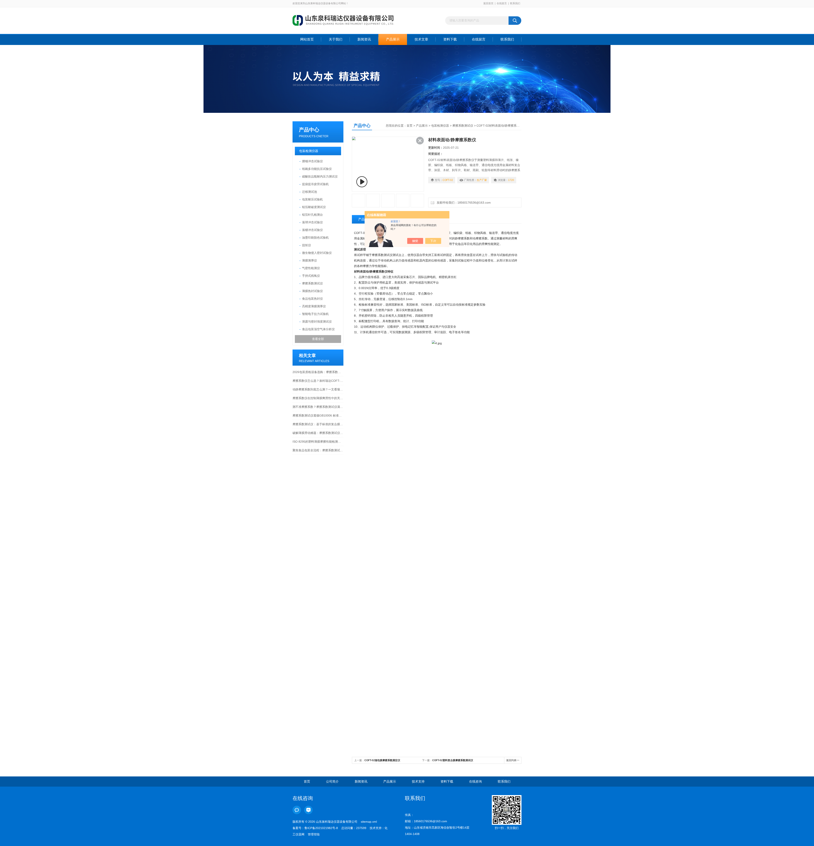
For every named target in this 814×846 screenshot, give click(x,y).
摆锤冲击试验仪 (312, 161)
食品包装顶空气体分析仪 (318, 329)
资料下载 (450, 39)
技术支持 (418, 781)
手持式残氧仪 (311, 275)
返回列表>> (512, 760)
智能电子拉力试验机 (315, 314)
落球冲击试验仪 (312, 222)
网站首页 (307, 39)
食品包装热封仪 (312, 298)
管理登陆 (314, 834)
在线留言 (502, 3)
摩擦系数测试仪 (312, 283)
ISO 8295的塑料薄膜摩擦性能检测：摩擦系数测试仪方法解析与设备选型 (318, 441)
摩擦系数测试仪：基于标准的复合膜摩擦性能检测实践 (318, 424)
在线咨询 (475, 781)
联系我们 (515, 3)
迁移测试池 (309, 191)
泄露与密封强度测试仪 (317, 321)
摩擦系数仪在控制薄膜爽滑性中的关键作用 (318, 398)
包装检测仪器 (308, 151)
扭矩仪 (306, 245)
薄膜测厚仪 (309, 260)
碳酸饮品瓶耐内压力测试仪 (320, 176)
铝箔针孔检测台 (312, 214)
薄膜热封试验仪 (312, 291)
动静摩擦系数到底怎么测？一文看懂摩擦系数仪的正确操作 (318, 389)
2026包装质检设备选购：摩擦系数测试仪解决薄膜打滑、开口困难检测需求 (318, 372)
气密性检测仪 (311, 268)
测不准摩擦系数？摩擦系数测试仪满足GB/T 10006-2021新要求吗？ (318, 406)
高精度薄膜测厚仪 (314, 306)
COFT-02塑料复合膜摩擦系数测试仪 (452, 760)
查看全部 (318, 339)
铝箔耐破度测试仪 (314, 207)
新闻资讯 (364, 39)
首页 (410, 125)
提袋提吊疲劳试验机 (315, 184)
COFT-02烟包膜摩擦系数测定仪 (382, 760)
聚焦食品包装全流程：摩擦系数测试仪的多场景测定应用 (318, 450)
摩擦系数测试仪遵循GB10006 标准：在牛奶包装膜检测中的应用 (318, 415)
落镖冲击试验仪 (312, 230)
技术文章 (421, 39)
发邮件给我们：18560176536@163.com (463, 202)
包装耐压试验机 (312, 199)
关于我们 (335, 39)
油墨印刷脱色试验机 (315, 237)
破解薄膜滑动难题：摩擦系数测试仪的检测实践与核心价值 (318, 433)
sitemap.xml (369, 821)
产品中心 (309, 130)
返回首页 (488, 3)
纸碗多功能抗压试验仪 (317, 169)
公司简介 (332, 781)
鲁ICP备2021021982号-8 (321, 828)
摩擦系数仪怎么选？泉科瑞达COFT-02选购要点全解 (318, 380)
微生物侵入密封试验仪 (317, 252)
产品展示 (393, 39)
